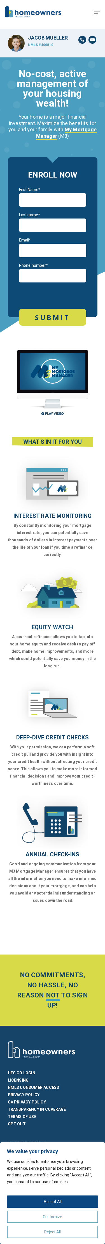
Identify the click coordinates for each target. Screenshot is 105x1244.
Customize (52, 1217)
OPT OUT (17, 1124)
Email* (25, 240)
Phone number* (33, 265)
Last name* (29, 215)
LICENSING (18, 1080)
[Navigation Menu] (97, 12)
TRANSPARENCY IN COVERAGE (37, 1109)
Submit (52, 317)
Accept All (53, 1201)
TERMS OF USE (22, 1116)
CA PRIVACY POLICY (27, 1102)
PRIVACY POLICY (24, 1095)
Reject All (52, 1232)
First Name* (30, 189)
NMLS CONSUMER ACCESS (33, 1087)
